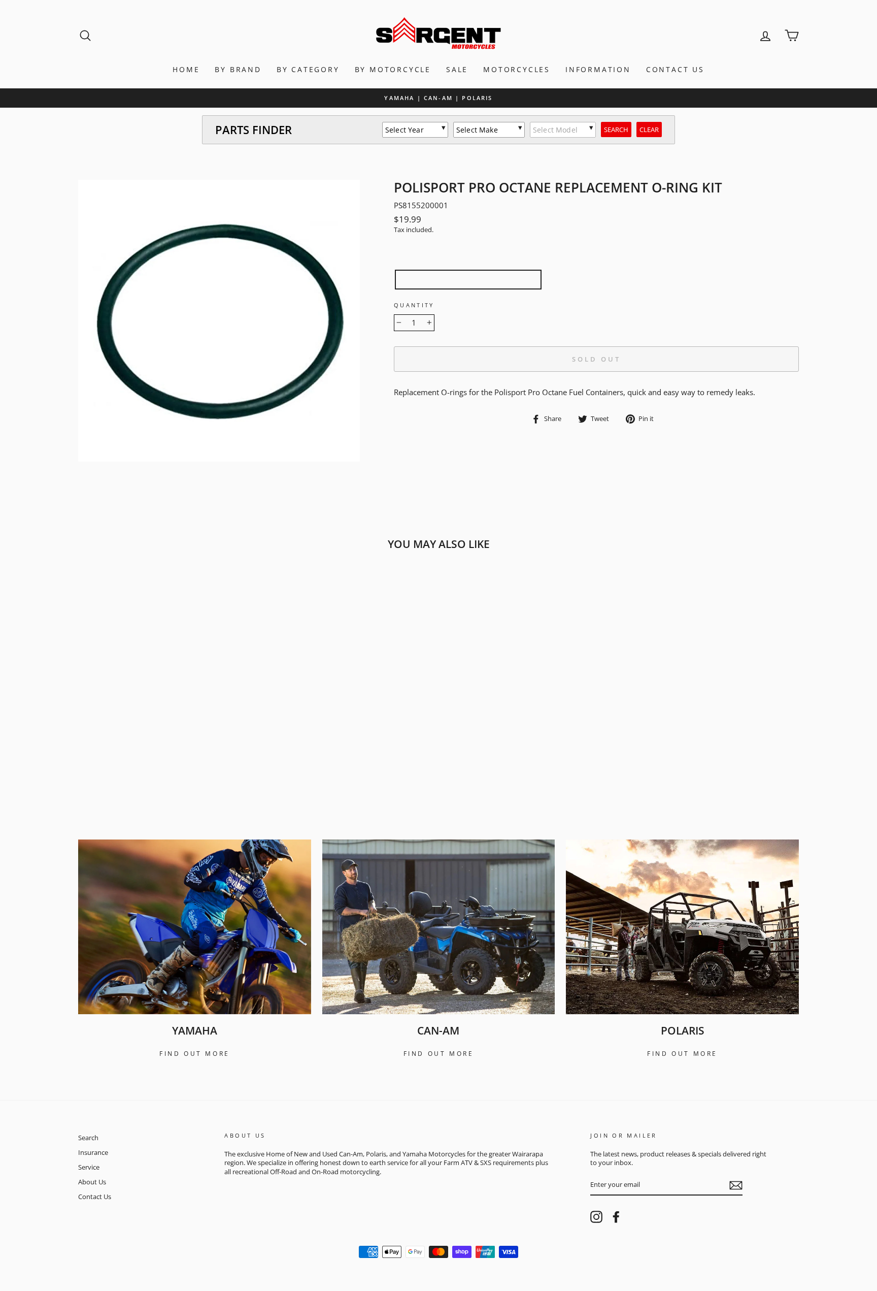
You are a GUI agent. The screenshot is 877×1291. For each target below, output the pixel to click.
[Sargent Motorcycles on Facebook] (616, 1217)
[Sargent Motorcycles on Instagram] (596, 1217)
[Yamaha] (194, 927)
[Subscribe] (736, 1185)
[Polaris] (682, 927)
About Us (92, 1181)
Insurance (93, 1152)
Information (598, 69)
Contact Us (675, 69)
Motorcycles (516, 69)
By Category (308, 69)
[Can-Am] (438, 927)
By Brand (238, 69)
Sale (457, 69)
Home (186, 69)
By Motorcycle (393, 69)
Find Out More (194, 1053)
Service (88, 1167)
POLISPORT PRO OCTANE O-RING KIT (468, 279)
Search (88, 1137)
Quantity (414, 305)
